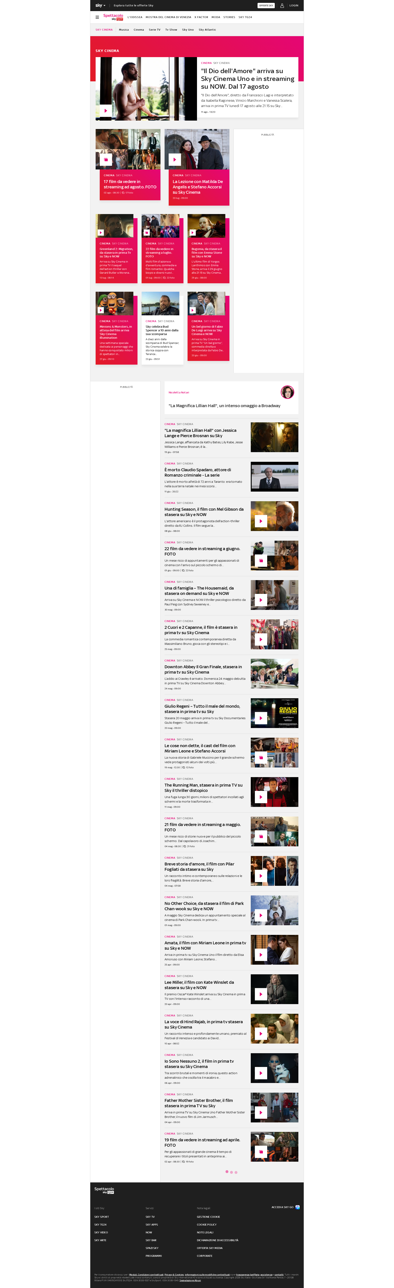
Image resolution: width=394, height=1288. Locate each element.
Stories (229, 17)
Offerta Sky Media (209, 1248)
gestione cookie (208, 1216)
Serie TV (154, 29)
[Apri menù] (97, 17)
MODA (216, 17)
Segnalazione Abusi (190, 1280)
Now (149, 1232)
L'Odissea (135, 17)
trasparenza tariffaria (247, 1274)
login (294, 5)
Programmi (154, 1255)
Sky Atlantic (207, 29)
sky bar (151, 1240)
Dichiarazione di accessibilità (217, 1240)
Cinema (139, 29)
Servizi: (150, 1208)
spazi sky (152, 1248)
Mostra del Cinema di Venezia (168, 17)
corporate (204, 1255)
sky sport (101, 1216)
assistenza (266, 1274)
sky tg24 (100, 1224)
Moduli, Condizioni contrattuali (146, 1274)
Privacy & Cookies (174, 1274)
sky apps (152, 1224)
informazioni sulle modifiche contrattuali (207, 1274)
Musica (124, 29)
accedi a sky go (282, 1207)
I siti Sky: (99, 1208)
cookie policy (207, 1224)
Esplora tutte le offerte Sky (133, 5)
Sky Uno (188, 29)
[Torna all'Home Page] (113, 17)
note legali (205, 1232)
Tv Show (171, 29)
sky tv (150, 1216)
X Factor (201, 17)
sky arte (100, 1240)
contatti (279, 1274)
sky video (101, 1232)
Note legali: (204, 1208)
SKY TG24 (245, 17)
